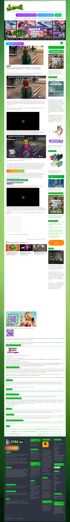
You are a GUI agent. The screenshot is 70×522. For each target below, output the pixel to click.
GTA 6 (49, 39)
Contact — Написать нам (58, 443)
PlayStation (49, 431)
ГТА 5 (55, 434)
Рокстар (9, 435)
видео (34, 69)
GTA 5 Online (21, 431)
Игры (55, 485)
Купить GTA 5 (11, 39)
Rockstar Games (14, 434)
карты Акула (56, 18)
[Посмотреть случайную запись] (63, 39)
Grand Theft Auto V (30, 39)
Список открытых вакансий (58, 458)
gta (13, 431)
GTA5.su (7, 454)
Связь (57, 39)
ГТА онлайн (60, 434)
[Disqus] (26, 270)
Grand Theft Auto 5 (20, 429)
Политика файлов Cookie (58, 456)
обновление (41, 435)
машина (36, 435)
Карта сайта (56, 453)
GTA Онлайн (42, 431)
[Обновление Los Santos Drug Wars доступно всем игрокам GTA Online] (12, 244)
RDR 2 (21, 18)
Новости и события (27, 18)
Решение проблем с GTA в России (36, 15)
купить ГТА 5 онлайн (24, 387)
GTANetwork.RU (56, 448)
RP (6, 406)
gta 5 (20, 69)
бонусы (22, 435)
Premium (53, 39)
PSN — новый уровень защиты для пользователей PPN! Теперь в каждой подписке (34, 1)
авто (63, 422)
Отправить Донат (9, 356)
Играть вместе (56, 243)
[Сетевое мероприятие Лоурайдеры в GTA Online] (40, 244)
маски (36, 69)
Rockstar (7, 434)
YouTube (18, 108)
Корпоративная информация (59, 455)
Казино (7, 435)
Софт (55, 488)
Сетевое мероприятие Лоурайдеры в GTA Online (40, 253)
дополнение (31, 435)
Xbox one (49, 434)
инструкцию (50, 276)
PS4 (61, 431)
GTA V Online (38, 431)
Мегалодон (61, 18)
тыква (41, 69)
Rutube (22, 108)
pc (46, 431)
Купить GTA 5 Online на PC (17, 15)
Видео (37, 39)
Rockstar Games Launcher (24, 434)
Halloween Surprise (29, 69)
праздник (38, 69)
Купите (58, 509)
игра (34, 435)
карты (55, 121)
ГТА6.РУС (55, 450)
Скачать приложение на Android (12, 404)
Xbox (45, 434)
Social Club (41, 434)
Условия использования (58, 460)
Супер (55, 490)
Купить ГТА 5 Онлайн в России (54, 70)
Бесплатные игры (11, 406)
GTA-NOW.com (56, 447)
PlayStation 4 (54, 431)
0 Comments (16, 69)
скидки (55, 435)
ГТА (52, 434)
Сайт (55, 486)
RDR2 (45, 39)
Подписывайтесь (9, 358)
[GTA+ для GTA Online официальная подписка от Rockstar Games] (26, 244)
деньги (27, 435)
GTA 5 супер (56, 445)
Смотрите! (32, 495)
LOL (54, 480)
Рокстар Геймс (13, 435)
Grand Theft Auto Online (31, 429)
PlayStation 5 (58, 431)
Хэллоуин (8, 70)
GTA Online (22, 39)
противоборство (51, 435)
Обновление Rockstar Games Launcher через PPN (42, 18)
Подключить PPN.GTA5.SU (14, 43)
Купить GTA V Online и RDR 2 (28, 403)
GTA (12, 69)
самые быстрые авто (56, 268)
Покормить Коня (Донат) (56, 15)
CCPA (55, 442)
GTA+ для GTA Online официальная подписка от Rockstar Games (26, 253)
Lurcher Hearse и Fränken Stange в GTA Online (17, 234)
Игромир (31, 452)
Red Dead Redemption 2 (52, 284)
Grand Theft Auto (11, 429)
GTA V (17, 39)
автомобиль (19, 435)
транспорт (59, 435)
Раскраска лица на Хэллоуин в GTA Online (36, 239)
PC (41, 39)
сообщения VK (43, 391)
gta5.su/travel (32, 483)
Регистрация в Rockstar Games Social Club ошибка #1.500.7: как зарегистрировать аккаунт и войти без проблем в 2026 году (55, 230)
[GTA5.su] (35, 29)
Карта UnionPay (33, 497)
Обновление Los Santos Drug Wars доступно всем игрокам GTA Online (12, 253)
